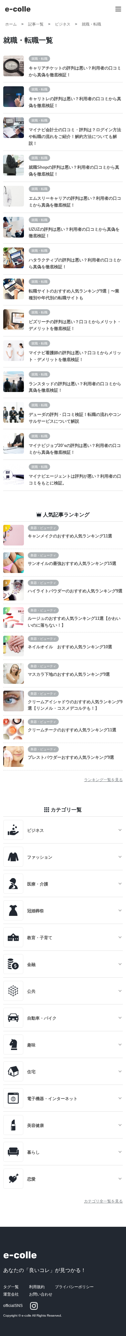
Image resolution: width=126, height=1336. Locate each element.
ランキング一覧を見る (103, 780)
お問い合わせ (40, 1294)
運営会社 (11, 1294)
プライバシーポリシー (74, 1287)
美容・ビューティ (43, 528)
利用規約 (37, 1287)
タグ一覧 (11, 1287)
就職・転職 (39, 58)
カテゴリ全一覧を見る (103, 1201)
